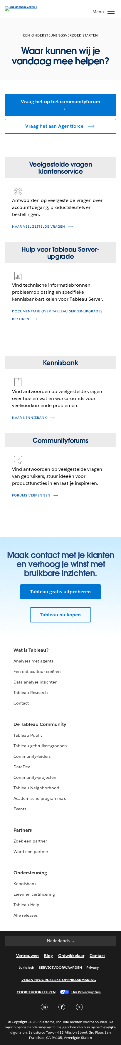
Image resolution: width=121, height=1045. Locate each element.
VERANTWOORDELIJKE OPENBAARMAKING (58, 979)
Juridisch (26, 967)
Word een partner (31, 851)
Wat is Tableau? (31, 650)
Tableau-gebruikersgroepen (40, 745)
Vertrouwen (27, 955)
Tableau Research (31, 692)
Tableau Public (28, 735)
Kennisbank (25, 883)
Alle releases (26, 915)
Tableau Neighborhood (36, 787)
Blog (48, 955)
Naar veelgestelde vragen (38, 226)
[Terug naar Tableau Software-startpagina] (25, 6)
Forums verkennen (31, 495)
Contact (21, 703)
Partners (23, 830)
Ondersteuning (30, 873)
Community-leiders (32, 756)
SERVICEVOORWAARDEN (60, 967)
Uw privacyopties (86, 991)
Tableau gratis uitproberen (60, 592)
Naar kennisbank (29, 418)
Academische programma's (40, 798)
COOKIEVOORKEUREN (36, 991)
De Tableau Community (40, 724)
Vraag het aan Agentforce (54, 126)
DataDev (22, 766)
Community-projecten (35, 777)
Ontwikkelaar (71, 955)
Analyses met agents (33, 661)
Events (20, 809)
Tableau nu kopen (60, 615)
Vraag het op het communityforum (60, 101)
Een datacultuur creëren (37, 671)
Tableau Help (26, 904)
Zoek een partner (30, 841)
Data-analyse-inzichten (36, 682)
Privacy (92, 967)
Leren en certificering (34, 894)
